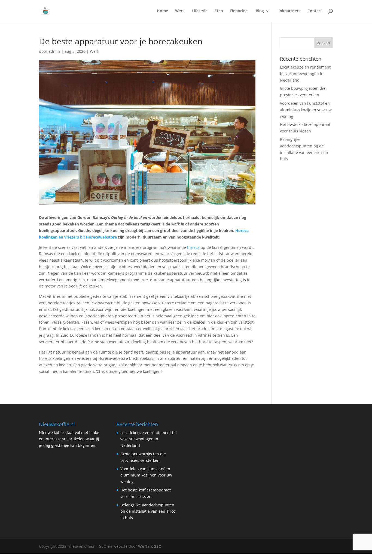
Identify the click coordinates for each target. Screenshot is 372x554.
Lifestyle (200, 11)
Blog (260, 11)
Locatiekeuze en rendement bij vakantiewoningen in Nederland (305, 73)
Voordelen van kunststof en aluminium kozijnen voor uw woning (306, 110)
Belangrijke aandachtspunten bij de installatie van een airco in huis (147, 511)
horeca (193, 247)
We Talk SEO (149, 546)
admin (54, 51)
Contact (314, 11)
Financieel (239, 11)
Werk (180, 11)
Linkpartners (288, 11)
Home (162, 11)
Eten (219, 11)
